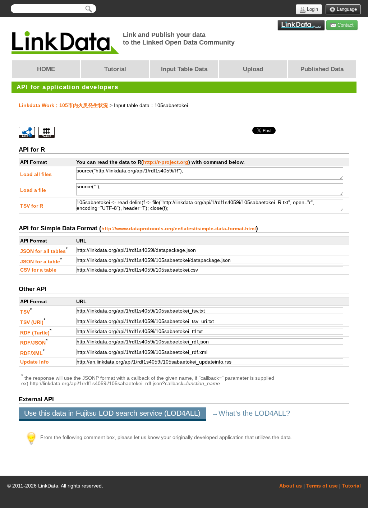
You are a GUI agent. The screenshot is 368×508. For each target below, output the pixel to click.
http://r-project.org (165, 162)
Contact (345, 25)
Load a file (33, 190)
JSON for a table (40, 261)
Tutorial (351, 486)
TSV (25, 312)
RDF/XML (31, 353)
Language (346, 9)
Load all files (36, 174)
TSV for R (31, 206)
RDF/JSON (33, 343)
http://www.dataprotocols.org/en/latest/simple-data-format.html (178, 228)
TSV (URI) (31, 322)
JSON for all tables (43, 251)
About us (290, 486)
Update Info (34, 362)
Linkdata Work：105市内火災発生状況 (63, 105)
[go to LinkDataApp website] (301, 25)
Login (311, 9)
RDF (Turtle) (35, 332)
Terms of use (322, 486)
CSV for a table (38, 270)
